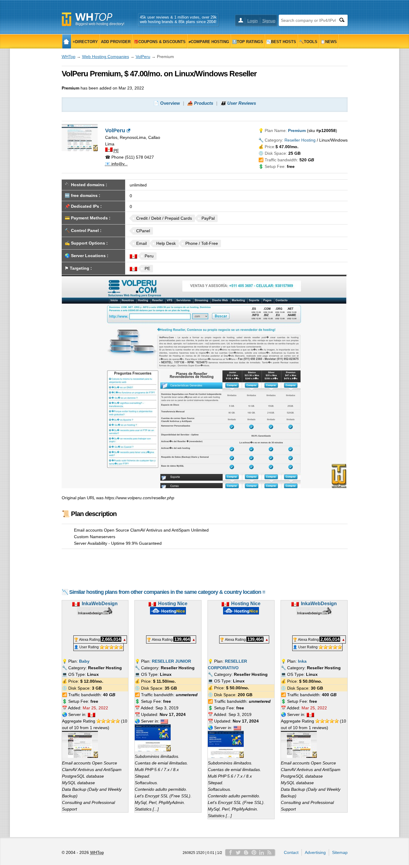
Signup (268, 20)
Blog (246, 852)
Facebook (230, 852)
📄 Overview (166, 103)
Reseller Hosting (300, 140)
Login (252, 20)
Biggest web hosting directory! (99, 24)
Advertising (315, 852)
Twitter (238, 852)
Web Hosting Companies (105, 56)
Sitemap (340, 852)
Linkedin (261, 852)
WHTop (68, 56)
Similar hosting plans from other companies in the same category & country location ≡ (167, 592)
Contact (291, 852)
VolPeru (143, 56)
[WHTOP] (66, 41)
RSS (269, 852)
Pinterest (254, 852)
